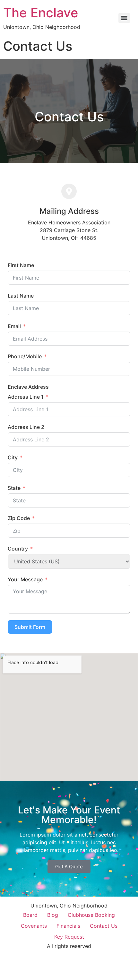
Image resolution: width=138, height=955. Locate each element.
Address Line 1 (26, 397)
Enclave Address (28, 387)
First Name (21, 265)
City (13, 457)
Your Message (25, 579)
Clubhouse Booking (91, 915)
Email (14, 326)
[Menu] (124, 18)
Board (30, 915)
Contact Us (103, 926)
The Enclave (40, 13)
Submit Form (29, 627)
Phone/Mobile (25, 356)
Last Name (21, 295)
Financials (68, 926)
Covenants (34, 926)
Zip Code (19, 518)
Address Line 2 (26, 427)
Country (18, 548)
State (14, 488)
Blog (52, 915)
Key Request (69, 936)
